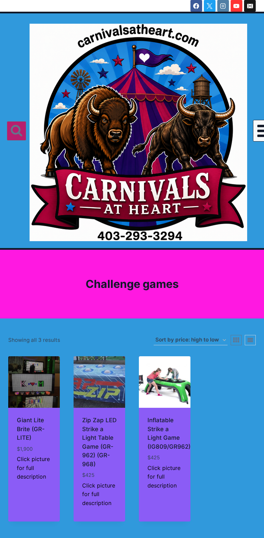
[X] (210, 6)
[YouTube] (236, 6)
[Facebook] (196, 6)
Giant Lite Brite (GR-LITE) (31, 429)
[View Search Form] (16, 131)
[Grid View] (236, 340)
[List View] (250, 340)
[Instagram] (223, 6)
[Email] (250, 6)
